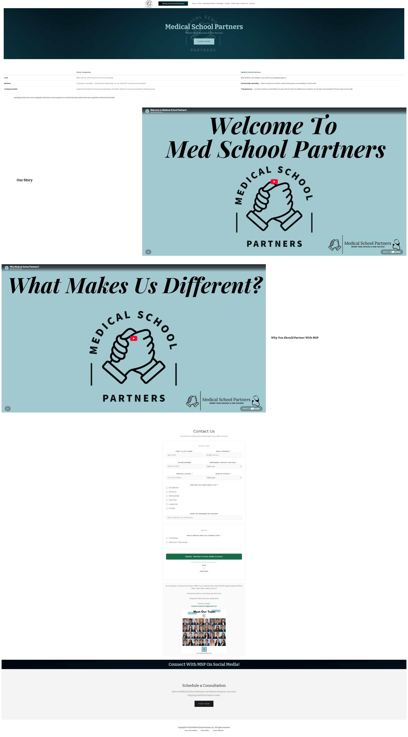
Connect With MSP (218, 730)
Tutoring (173, 538)
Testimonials (235, 3)
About (194, 3)
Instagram (174, 496)
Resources (244, 3)
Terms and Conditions (191, 730)
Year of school (223, 474)
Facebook (174, 488)
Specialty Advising (178, 542)
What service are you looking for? (204, 535)
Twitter (173, 500)
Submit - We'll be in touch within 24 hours (204, 557)
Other (172, 508)
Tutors (200, 3)
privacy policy (204, 571)
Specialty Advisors (209, 3)
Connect (252, 3)
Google (172, 492)
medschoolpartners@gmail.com (204, 606)
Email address (223, 451)
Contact (227, 3)
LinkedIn (173, 504)
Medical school (184, 474)
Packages (219, 3)
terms (204, 565)
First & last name (185, 451)
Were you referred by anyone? (204, 514)
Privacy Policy (205, 730)
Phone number (184, 462)
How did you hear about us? (204, 485)
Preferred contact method (223, 462)
